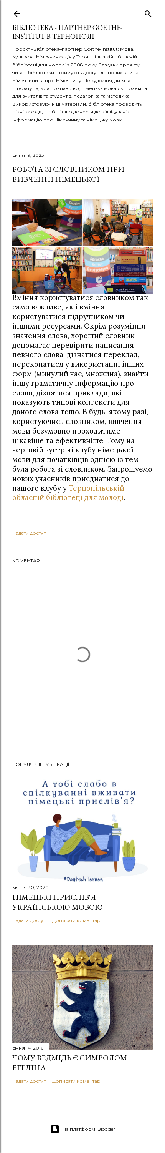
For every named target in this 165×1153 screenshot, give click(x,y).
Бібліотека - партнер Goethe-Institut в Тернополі (67, 32)
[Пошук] (148, 12)
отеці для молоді (93, 497)
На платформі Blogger (89, 1129)
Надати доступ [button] (29, 533)
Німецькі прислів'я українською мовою (57, 902)
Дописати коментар (76, 920)
